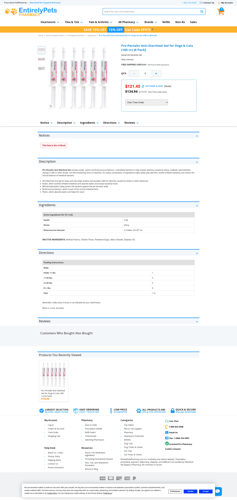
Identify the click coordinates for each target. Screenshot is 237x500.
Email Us (173, 432)
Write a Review (127, 59)
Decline (190, 491)
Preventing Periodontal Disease (99, 459)
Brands (148, 22)
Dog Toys (128, 443)
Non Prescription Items (55, 35)
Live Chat (173, 421)
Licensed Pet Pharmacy (180, 444)
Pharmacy (128, 432)
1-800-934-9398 (189, 2)
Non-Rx (180, 22)
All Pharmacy (126, 22)
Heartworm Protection (134, 436)
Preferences (175, 491)
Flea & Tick (72, 22)
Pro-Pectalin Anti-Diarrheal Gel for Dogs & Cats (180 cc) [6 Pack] (53, 393)
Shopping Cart (54, 436)
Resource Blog (91, 469)
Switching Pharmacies (94, 439)
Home (40, 35)
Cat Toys (128, 451)
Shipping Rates (54, 460)
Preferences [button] (107, 493)
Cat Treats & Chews (133, 454)
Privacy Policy (54, 456)
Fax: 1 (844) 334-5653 (179, 438)
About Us (52, 452)
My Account (227, 2)
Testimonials (90, 436)
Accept (206, 491)
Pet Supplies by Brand (75, 35)
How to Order (91, 425)
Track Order (53, 432)
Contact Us (208, 2)
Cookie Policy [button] (52, 493)
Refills (166, 22)
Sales (193, 22)
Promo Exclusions (56, 467)
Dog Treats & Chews (133, 447)
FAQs (60, 452)
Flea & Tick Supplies (133, 428)
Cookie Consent (173, 449)
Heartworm (48, 22)
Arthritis (127, 439)
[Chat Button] (217, 491)
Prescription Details (93, 428)
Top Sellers (129, 425)
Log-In (51, 425)
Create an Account (56, 428)
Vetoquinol (91, 35)
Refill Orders (90, 432)
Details (168, 86)
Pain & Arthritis (99, 22)
